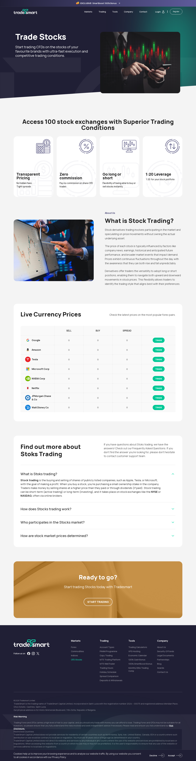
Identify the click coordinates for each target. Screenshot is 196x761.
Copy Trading (106, 655)
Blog (159, 663)
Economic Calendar (137, 655)
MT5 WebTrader (107, 663)
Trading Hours (106, 668)
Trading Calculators (137, 647)
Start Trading (98, 602)
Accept (171, 755)
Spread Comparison (109, 676)
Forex (73, 647)
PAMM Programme (108, 651)
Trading (102, 11)
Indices (74, 655)
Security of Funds (165, 651)
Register (176, 11)
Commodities (77, 651)
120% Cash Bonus (136, 659)
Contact (143, 11)
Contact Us (162, 672)
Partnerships (163, 659)
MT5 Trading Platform (110, 659)
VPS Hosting (134, 651)
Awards (160, 668)
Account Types (107, 647)
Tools (115, 11)
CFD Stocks (76, 659)
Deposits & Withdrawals (111, 680)
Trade (158, 340)
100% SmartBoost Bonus (140, 663)
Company (128, 11)
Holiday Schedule (108, 672)
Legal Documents (165, 655)
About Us (161, 647)
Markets (88, 11)
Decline (153, 755)
